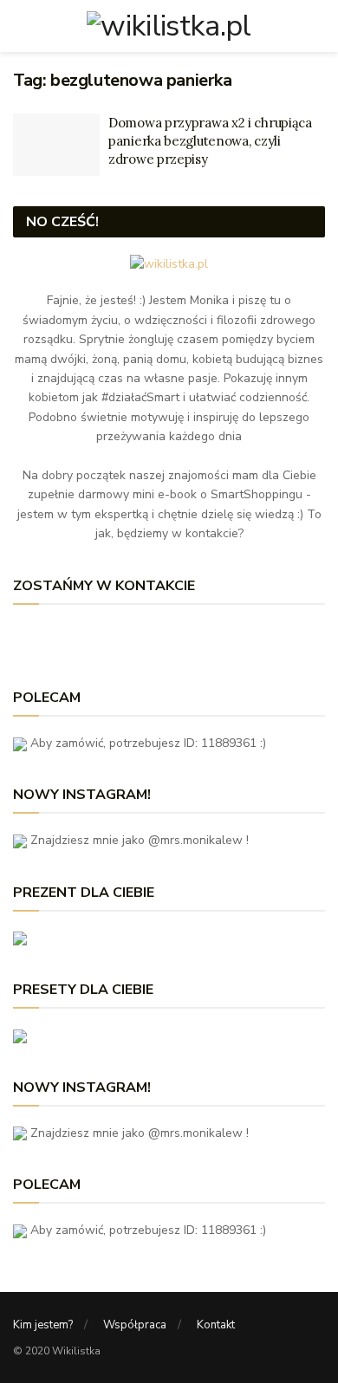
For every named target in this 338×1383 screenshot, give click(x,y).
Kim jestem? (43, 1325)
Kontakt (216, 1325)
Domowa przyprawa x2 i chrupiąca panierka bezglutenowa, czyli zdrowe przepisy (210, 140)
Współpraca (134, 1325)
